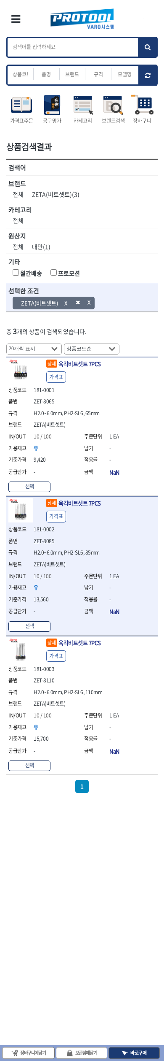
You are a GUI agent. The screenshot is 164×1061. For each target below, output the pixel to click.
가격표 (56, 377)
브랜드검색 (113, 121)
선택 (29, 486)
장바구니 (142, 121)
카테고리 (83, 121)
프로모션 (69, 273)
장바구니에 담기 (32, 1052)
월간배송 (31, 273)
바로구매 (138, 1052)
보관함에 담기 (86, 1052)
